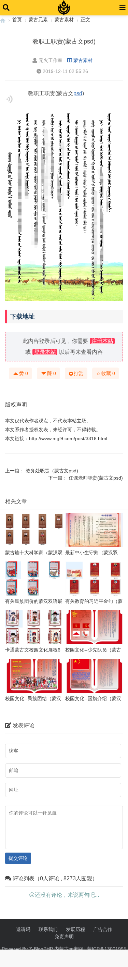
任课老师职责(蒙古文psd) (96, 478)
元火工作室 (50, 60)
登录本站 (45, 352)
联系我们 (48, 929)
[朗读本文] (9, 99)
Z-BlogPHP (41, 949)
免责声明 (64, 936)
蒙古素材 (64, 19)
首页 (17, 19)
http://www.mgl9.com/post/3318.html (68, 438)
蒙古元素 (38, 19)
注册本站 (102, 341)
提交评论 (18, 858)
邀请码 (23, 929)
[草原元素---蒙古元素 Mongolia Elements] (2, 19)
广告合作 (102, 929)
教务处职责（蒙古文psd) (52, 470)
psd (77, 93)
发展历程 (75, 929)
